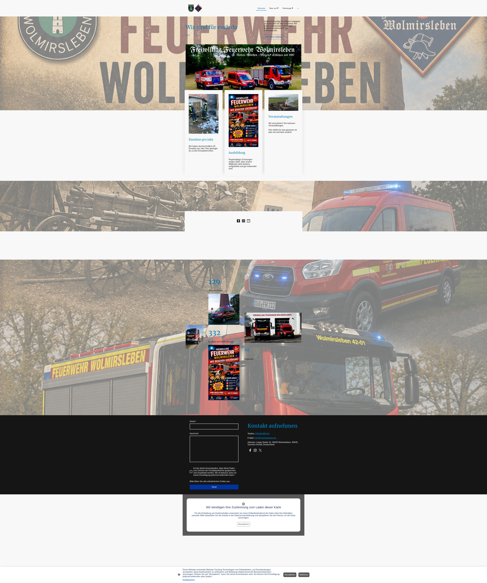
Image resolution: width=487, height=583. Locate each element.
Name (193, 421)
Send (214, 487)
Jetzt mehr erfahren (274, 37)
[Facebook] (238, 220)
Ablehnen (304, 575)
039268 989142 (262, 434)
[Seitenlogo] (194, 8)
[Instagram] (243, 220)
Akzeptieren (243, 524)
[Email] (248, 220)
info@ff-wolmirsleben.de (265, 438)
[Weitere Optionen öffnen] (297, 8)
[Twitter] (260, 450)
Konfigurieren (189, 580)
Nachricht (194, 433)
